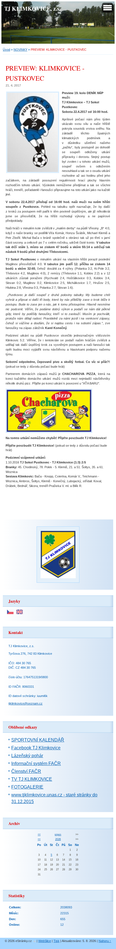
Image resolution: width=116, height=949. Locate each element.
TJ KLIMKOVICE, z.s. (32, 8)
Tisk (56, 941)
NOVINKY (20, 49)
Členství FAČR (26, 771)
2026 (58, 839)
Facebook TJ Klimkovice (36, 747)
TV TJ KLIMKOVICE (31, 779)
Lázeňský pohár (27, 755)
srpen (58, 834)
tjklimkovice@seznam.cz (25, 703)
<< (39, 834)
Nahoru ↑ (105, 941)
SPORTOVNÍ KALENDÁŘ (37, 740)
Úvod (6, 49)
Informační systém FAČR (36, 763)
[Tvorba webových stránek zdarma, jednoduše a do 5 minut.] (35, 941)
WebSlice (44, 941)
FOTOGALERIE (27, 787)
